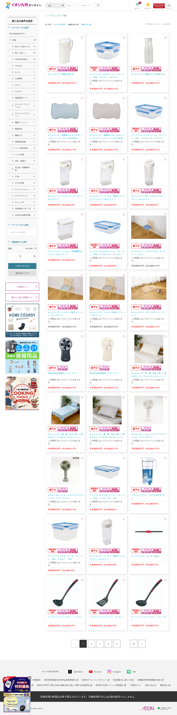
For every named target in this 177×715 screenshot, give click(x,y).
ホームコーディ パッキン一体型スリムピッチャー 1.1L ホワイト (107, 557)
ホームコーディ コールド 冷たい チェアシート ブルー (148, 253)
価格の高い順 (86, 24)
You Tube (97, 671)
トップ (47, 15)
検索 (98, 5)
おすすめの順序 (59, 24)
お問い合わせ (150, 685)
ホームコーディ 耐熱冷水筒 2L (61, 74)
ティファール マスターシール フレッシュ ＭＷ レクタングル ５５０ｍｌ (148, 136)
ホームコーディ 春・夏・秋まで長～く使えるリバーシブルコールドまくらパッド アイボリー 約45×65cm (148, 375)
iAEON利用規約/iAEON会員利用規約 (59, 679)
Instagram (117, 671)
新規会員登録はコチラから (159, 6)
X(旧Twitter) (78, 671)
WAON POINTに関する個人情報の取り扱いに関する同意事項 (63, 685)
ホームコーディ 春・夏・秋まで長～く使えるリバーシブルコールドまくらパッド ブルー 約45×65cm (65, 436)
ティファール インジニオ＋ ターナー (106, 616)
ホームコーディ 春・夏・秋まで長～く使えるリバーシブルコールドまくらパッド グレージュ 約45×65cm (107, 436)
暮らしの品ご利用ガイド (22, 297)
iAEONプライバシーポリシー (94, 679)
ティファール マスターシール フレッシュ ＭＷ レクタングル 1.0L (107, 496)
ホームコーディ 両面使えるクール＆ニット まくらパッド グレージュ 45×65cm (107, 136)
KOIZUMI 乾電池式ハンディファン (63, 373)
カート (137, 8)
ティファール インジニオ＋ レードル (64, 616)
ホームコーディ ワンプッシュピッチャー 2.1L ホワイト (65, 197)
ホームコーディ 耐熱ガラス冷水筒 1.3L (148, 74)
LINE (134, 671)
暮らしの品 (56, 15)
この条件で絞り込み (22, 266)
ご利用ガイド (22, 286)
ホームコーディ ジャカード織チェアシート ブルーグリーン (65, 314)
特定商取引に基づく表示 (123, 679)
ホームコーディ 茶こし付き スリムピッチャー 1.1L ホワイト (148, 197)
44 (134, 643)
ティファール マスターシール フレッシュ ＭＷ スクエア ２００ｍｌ (107, 76)
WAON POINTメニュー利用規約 (109, 685)
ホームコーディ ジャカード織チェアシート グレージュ (107, 314)
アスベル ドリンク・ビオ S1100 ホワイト (148, 496)
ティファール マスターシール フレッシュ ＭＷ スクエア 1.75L (65, 557)
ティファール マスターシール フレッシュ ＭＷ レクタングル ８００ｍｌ (107, 253)
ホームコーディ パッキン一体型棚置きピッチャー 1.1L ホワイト (65, 253)
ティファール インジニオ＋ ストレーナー (148, 618)
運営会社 (164, 685)
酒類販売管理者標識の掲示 (149, 679)
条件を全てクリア (22, 273)
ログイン (148, 8)
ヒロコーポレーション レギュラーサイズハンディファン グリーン (65, 496)
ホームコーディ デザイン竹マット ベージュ (148, 314)
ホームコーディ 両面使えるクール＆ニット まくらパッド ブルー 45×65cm (65, 136)
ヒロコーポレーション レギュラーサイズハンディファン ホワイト (148, 436)
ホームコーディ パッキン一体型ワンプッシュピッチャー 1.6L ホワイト (107, 197)
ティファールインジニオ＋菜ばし (145, 555)
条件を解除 (29, 248)
